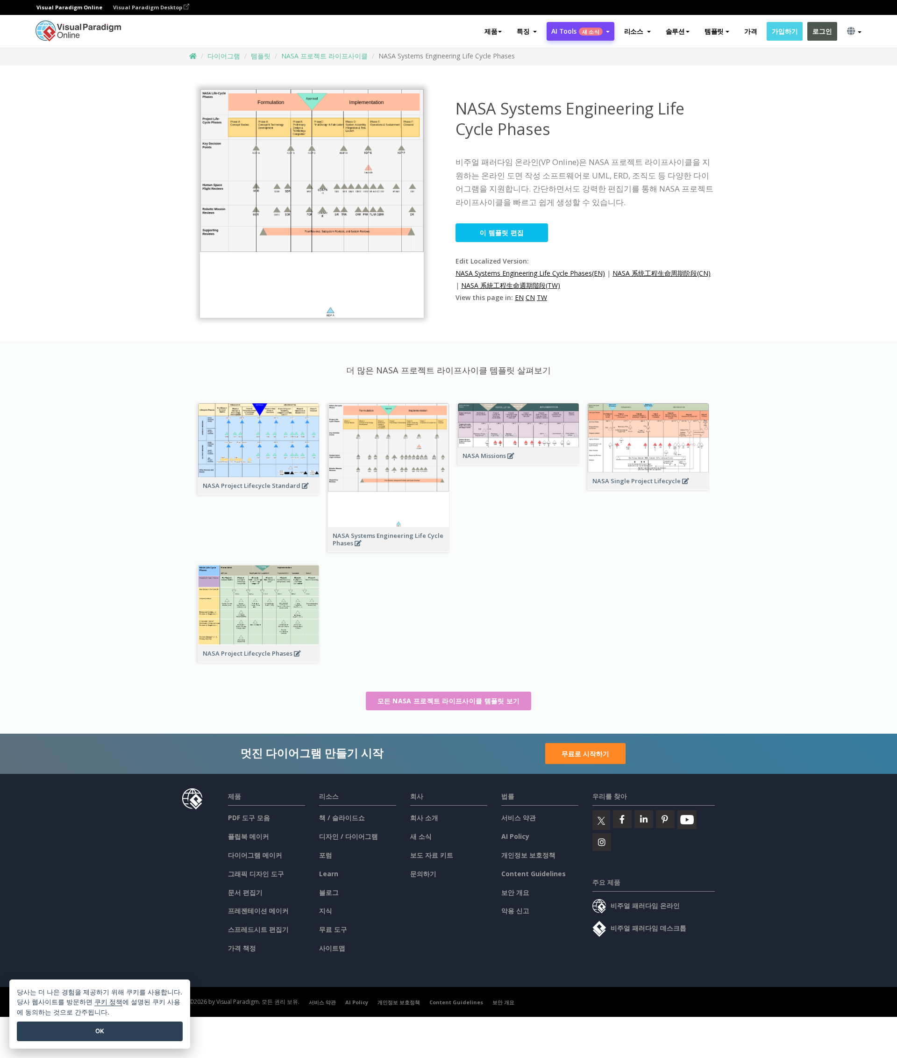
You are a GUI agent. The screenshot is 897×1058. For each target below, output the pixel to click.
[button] (527, 31)
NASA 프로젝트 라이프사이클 (324, 55)
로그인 (822, 31)
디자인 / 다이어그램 (348, 836)
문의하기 (423, 873)
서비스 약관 (518, 817)
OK (99, 1031)
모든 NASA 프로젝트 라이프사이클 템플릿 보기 (448, 700)
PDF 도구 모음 (249, 817)
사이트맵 (332, 948)
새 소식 (421, 836)
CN (530, 297)
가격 (750, 31)
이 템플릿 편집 (502, 232)
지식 (325, 910)
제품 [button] (490, 31)
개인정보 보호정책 (528, 855)
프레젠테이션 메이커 (258, 910)
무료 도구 (333, 929)
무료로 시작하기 (585, 753)
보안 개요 (515, 892)
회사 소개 (424, 817)
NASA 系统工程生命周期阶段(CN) (661, 273)
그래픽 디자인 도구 (256, 873)
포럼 (325, 855)
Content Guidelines (533, 873)
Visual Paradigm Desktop (148, 7)
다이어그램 (223, 55)
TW (542, 297)
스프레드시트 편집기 (258, 929)
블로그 (329, 892)
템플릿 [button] (714, 31)
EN (519, 297)
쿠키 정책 (108, 1002)
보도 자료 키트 (431, 855)
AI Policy (515, 836)
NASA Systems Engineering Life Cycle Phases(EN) (530, 273)
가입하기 (784, 31)
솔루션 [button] (675, 31)
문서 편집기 (245, 892)
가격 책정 (242, 948)
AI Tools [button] (575, 31)
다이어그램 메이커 (255, 855)
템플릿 (261, 55)
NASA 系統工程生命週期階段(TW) (510, 285)
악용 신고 (515, 910)
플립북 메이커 (248, 836)
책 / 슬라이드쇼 (342, 817)
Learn (328, 873)
